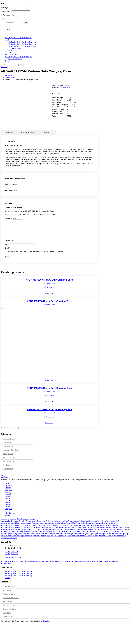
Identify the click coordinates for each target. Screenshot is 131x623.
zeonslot (8, 505)
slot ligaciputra (72, 534)
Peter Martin (16, 48)
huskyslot (8, 496)
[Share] (125, 2)
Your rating (9, 219)
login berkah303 (62, 531)
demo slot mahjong (34, 521)
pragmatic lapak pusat (9, 521)
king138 (23, 536)
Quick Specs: (57, 94)
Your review (9, 240)
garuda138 (77, 536)
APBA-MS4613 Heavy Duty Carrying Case (49, 409)
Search (26, 22)
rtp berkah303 (26, 531)
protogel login (30, 519)
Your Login (4, 8)
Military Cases (8, 454)
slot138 (56, 536)
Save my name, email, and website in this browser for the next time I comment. (35, 252)
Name (7, 244)
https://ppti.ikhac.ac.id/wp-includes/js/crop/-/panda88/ (99, 527)
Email (7, 248)
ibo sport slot (62, 534)
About (7, 40)
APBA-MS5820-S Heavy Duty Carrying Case (49, 279)
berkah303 (17, 531)
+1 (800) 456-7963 (11, 554)
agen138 (29, 536)
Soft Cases (7, 465)
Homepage (8, 75)
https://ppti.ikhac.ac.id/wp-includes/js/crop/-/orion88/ (19, 525)
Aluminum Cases (9, 439)
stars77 (17, 536)
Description (9, 132)
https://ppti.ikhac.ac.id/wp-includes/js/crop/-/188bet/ (58, 523)
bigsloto (44, 536)
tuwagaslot (8, 490)
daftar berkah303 (7, 531)
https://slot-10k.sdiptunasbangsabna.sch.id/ (49, 561)
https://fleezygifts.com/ (116, 531)
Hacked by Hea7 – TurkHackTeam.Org (18, 38)
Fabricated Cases (9, 446)
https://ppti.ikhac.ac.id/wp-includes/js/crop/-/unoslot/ (100, 521)
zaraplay (8, 488)
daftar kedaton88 (120, 536)
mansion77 (36, 536)
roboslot (7, 492)
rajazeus (50, 536)
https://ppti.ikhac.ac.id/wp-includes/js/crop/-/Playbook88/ (59, 527)
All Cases (8, 52)
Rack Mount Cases (11, 55)
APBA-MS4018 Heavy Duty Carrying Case (49, 301)
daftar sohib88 (74, 531)
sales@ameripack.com (13, 558)
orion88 (24, 521)
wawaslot (8, 483)
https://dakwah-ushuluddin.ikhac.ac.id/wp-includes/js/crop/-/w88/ (106, 529)
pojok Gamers (10, 513)
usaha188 (44, 534)
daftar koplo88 (92, 561)
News (10, 50)
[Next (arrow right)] (127, 311)
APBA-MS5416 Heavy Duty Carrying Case (49, 388)
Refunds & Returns (15, 59)
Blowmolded (7, 443)
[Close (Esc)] (129, 2)
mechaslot (8, 494)
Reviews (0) (48, 132)
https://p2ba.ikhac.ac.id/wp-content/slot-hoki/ (17, 561)
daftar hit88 (21, 519)
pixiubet (7, 500)
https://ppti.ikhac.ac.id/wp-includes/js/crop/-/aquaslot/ (20, 523)
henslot (7, 502)
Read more (49, 293)
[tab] (9, 132)
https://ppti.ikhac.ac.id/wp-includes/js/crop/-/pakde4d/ (96, 523)
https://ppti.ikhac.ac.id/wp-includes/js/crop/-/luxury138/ (58, 525)
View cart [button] (4, 67)
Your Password (6, 11)
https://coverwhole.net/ (9, 538)
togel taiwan (12, 519)
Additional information (28, 132)
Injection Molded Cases (11, 450)
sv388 (19, 521)
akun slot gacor (83, 534)
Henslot (7, 515)
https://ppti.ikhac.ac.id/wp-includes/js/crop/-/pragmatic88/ (98, 525)
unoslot (37, 534)
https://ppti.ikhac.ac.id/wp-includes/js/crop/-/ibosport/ (20, 527)
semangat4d (97, 536)
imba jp (67, 561)
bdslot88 (70, 536)
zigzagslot (8, 486)
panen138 (62, 536)
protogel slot (52, 534)
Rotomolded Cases (9, 461)
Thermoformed (10, 77)
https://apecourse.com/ (26, 534)
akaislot (7, 498)
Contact (7, 61)
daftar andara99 (86, 536)
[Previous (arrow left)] (3, 311)
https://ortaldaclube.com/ (88, 531)
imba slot (4, 519)
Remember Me (8, 15)
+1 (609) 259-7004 (11, 552)
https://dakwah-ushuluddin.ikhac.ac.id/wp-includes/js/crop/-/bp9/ (60, 529)
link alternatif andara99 (79, 561)
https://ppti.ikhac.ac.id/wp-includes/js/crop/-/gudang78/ (61, 521)
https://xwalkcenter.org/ (9, 534)
